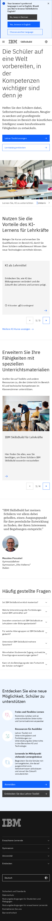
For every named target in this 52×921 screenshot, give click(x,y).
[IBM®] (13, 41)
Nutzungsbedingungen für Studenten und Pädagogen (21, 900)
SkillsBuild (26, 41)
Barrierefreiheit (9, 912)
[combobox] (26, 877)
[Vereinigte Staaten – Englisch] (46, 41)
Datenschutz (8, 895)
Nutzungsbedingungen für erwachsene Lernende (25, 905)
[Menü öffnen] (3, 41)
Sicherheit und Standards (14, 891)
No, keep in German (19, 17)
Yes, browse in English (20, 24)
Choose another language (21, 32)
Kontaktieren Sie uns (12, 909)
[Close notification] (48, 3)
